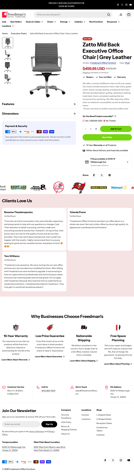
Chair (127, 63)
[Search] (108, 14)
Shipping (86, 72)
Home (5, 33)
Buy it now (107, 137)
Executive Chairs (19, 33)
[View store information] (127, 162)
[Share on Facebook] (94, 175)
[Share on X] (102, 175)
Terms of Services (36, 431)
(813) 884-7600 (48, 390)
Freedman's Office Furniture (103, 63)
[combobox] (73, 14)
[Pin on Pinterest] (110, 175)
